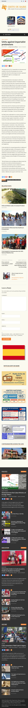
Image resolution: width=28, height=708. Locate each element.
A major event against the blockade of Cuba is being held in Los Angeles (18, 531)
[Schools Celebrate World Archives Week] (6, 690)
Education (4, 567)
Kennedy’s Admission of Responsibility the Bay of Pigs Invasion (18, 523)
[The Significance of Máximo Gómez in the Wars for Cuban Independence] (6, 681)
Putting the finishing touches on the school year (18, 615)
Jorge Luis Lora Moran (13, 46)
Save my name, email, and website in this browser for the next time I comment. (13, 335)
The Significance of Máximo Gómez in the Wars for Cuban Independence (18, 683)
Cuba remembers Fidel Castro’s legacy (14, 645)
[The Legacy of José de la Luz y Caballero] (6, 674)
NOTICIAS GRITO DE (9, 366)
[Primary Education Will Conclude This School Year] (6, 607)
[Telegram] (4, 66)
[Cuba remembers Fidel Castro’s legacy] (14, 627)
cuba (7, 179)
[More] (11, 66)
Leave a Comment (22, 46)
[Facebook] (2, 66)
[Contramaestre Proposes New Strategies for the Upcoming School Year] (6, 591)
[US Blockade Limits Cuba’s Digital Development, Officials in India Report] (6, 537)
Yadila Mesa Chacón (13, 572)
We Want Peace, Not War (17, 513)
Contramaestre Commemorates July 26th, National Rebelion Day (12, 252)
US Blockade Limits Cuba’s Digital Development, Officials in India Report (18, 539)
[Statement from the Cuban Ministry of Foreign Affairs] (14, 475)
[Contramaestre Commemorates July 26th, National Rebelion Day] (14, 242)
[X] (9, 66)
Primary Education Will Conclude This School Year (17, 608)
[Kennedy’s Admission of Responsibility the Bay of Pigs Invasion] (6, 521)
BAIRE (17, 366)
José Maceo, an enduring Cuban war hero (17, 667)
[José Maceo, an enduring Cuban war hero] (6, 666)
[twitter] (21, 1)
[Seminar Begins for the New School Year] (6, 600)
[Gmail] (8, 66)
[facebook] (23, 1)
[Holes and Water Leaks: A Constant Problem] (14, 196)
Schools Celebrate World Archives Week (17, 690)
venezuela (4, 181)
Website (4, 326)
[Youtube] (25, 1)
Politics (6, 39)
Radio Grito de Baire (13, 496)
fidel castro (17, 179)
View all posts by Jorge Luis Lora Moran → (17, 278)
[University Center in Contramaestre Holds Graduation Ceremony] (14, 551)
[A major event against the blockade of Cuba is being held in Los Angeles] (6, 529)
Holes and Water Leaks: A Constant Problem (13, 205)
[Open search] (25, 34)
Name (3, 313)
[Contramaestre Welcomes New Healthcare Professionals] (14, 218)
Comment (5, 295)
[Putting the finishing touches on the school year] (6, 615)
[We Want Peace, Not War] (6, 514)
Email (3, 319)
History (3, 643)
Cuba (3, 39)
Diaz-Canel (11, 179)
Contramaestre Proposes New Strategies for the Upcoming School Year (18, 593)
